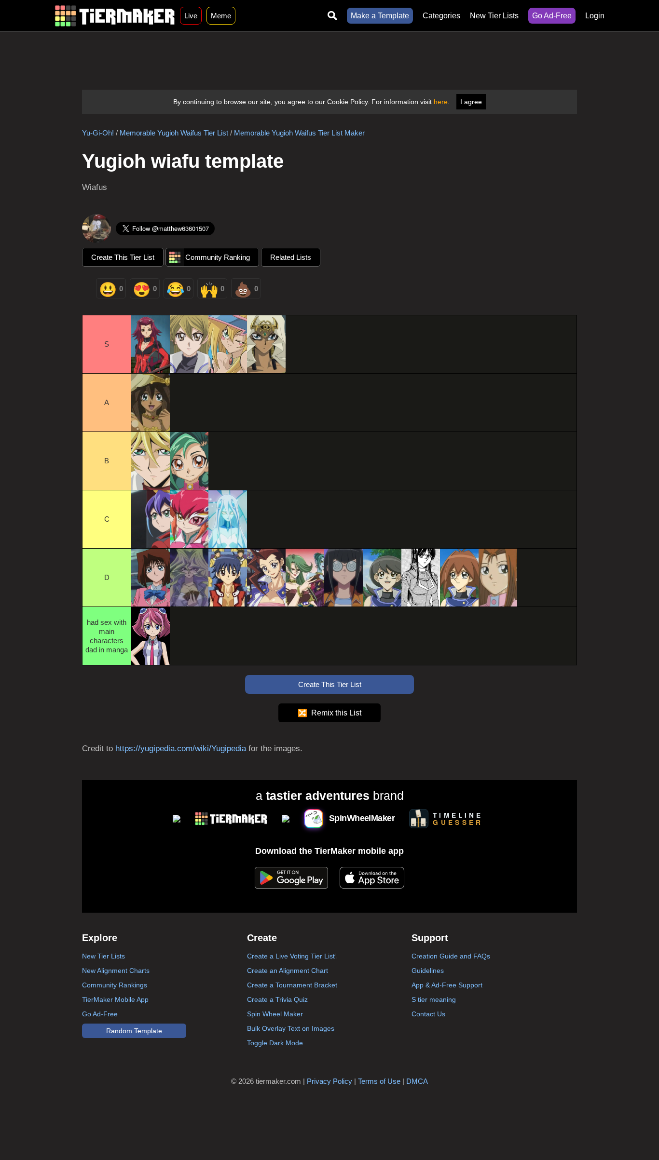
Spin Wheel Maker (275, 1014)
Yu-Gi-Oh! (98, 133)
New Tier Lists (494, 16)
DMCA (417, 1081)
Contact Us (428, 1014)
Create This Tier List (122, 257)
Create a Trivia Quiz (277, 999)
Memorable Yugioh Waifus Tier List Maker (299, 133)
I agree (471, 102)
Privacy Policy (329, 1081)
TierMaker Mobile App (115, 999)
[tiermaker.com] (115, 16)
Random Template (134, 1031)
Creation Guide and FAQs (451, 956)
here (441, 102)
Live (190, 16)
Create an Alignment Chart (287, 970)
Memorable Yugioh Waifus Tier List (174, 133)
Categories (441, 16)
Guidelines (428, 970)
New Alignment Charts (116, 970)
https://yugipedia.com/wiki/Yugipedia (180, 748)
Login (594, 16)
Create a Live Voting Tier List (291, 956)
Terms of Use (379, 1081)
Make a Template (380, 16)
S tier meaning (434, 999)
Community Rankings (114, 985)
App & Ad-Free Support (447, 985)
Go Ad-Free (552, 16)
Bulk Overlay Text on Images (290, 1028)
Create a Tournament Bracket (292, 985)
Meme (221, 16)
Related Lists (290, 257)
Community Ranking (217, 257)
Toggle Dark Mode (275, 1043)
